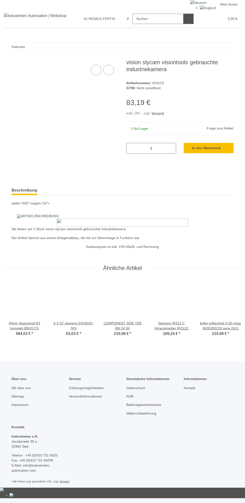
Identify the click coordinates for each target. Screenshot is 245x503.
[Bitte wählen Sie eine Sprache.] (198, 2)
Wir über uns (21, 388)
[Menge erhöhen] (171, 148)
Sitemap (17, 396)
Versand (157, 113)
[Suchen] (188, 19)
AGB (129, 396)
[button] (202, 19)
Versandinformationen (85, 396)
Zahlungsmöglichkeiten (86, 388)
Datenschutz (135, 388)
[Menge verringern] (132, 148)
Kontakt (189, 388)
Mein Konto (228, 4)
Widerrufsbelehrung (141, 413)
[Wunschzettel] (212, 19)
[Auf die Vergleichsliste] (96, 70)
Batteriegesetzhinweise (143, 405)
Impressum (19, 405)
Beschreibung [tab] (24, 190)
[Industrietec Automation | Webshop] (35, 16)
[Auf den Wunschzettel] (108, 70)
